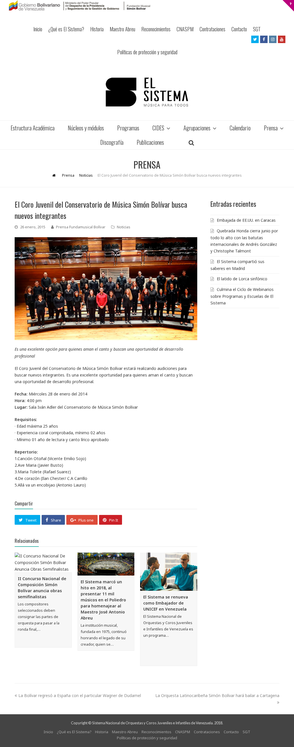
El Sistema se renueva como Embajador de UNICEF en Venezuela (165, 603)
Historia (97, 29)
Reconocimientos (156, 29)
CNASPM (185, 29)
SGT (257, 29)
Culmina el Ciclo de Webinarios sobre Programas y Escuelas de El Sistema (242, 296)
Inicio (37, 29)
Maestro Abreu (122, 29)
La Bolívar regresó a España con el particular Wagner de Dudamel (79, 695)
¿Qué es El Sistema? (66, 29)
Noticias (123, 226)
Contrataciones (212, 29)
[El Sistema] (147, 92)
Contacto (239, 29)
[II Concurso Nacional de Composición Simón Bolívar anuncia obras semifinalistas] (43, 562)
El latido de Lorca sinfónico (242, 278)
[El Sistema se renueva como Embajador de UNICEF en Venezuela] (168, 572)
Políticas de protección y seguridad (147, 52)
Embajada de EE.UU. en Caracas (246, 220)
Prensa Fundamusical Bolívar (80, 226)
